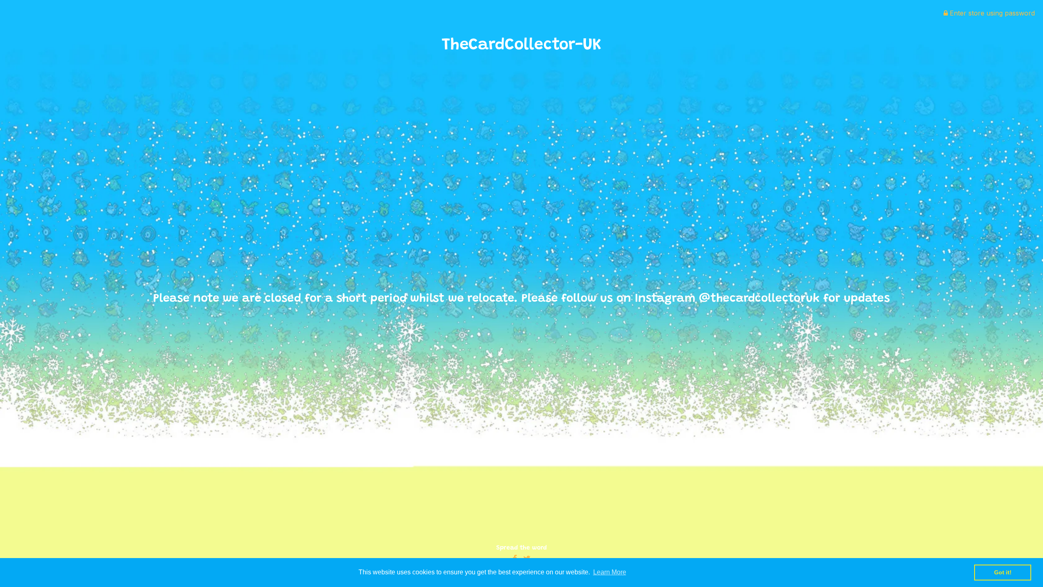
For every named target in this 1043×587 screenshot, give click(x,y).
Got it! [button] (1003, 572)
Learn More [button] (609, 572)
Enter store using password (991, 13)
